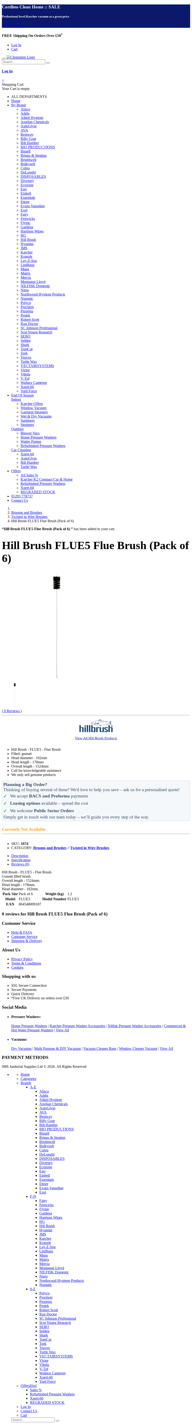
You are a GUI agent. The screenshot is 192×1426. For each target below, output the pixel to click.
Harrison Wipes (32, 231)
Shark (25, 345)
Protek (25, 315)
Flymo (25, 223)
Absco (25, 109)
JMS (24, 248)
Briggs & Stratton (34, 155)
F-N (33, 1196)
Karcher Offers (32, 404)
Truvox (26, 357)
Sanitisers (28, 420)
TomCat (27, 349)
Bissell (25, 151)
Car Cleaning (21, 450)
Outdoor (17, 429)
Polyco (26, 303)
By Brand (18, 105)
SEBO (25, 336)
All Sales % (29, 475)
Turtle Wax (29, 362)
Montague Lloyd (33, 282)
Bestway (27, 134)
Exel (24, 210)
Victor (25, 370)
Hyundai (27, 244)
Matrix (25, 273)
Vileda (25, 374)
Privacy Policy (22, 959)
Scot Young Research (36, 332)
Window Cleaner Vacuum (138, 1049)
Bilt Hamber (30, 143)
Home (15, 101)
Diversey (27, 181)
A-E (33, 1087)
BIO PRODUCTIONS (38, 147)
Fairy (24, 214)
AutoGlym (29, 126)
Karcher (27, 252)
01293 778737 (22, 496)
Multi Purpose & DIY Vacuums (57, 1049)
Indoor (16, 399)
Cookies (17, 967)
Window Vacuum (33, 408)
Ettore (25, 202)
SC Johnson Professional (39, 328)
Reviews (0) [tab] (20, 864)
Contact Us (19, 500)
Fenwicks (28, 219)
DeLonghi (28, 172)
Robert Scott (30, 320)
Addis (25, 113)
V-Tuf (25, 378)
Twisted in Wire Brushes (29, 517)
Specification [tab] (20, 860)
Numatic (27, 298)
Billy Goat (28, 139)
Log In (16, 45)
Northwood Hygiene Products (43, 294)
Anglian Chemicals (35, 122)
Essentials (28, 198)
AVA (24, 130)
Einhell (26, 193)
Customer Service (24, 937)
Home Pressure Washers (38, 437)
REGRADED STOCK (38, 492)
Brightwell (28, 160)
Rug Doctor (29, 324)
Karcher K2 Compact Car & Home (47, 479)
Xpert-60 (27, 387)
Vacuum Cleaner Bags (99, 1049)
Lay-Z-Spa (29, 261)
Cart (14, 49)
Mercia (26, 277)
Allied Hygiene (32, 118)
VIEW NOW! (12, 26)
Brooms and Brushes (26, 513)
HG (23, 235)
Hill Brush (28, 240)
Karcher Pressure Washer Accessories (77, 1026)
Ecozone (27, 185)
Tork (24, 353)
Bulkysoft (28, 164)
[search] (48, 63)
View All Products (96, 738)
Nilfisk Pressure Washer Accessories (134, 1026)
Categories (28, 1079)
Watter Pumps (31, 441)
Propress (27, 311)
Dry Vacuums (21, 1049)
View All (62, 1030)
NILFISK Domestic (35, 286)
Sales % (36, 1390)
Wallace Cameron (34, 383)
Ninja (25, 290)
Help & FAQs (21, 932)
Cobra (25, 168)
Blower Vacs (30, 433)
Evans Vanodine (33, 206)
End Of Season (22, 395)
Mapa (25, 269)
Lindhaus (27, 265)
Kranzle (26, 256)
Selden (26, 341)
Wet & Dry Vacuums (36, 416)
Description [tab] (19, 856)
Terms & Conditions (26, 963)
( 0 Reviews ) (12, 711)
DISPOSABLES (33, 177)
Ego (24, 189)
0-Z (32, 1289)
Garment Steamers (34, 412)
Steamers (27, 425)
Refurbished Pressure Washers (43, 446)
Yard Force (29, 391)
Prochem (27, 307)
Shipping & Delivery (26, 941)
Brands (26, 1083)
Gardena (27, 227)
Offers (16, 471)
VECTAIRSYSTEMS (37, 366)
